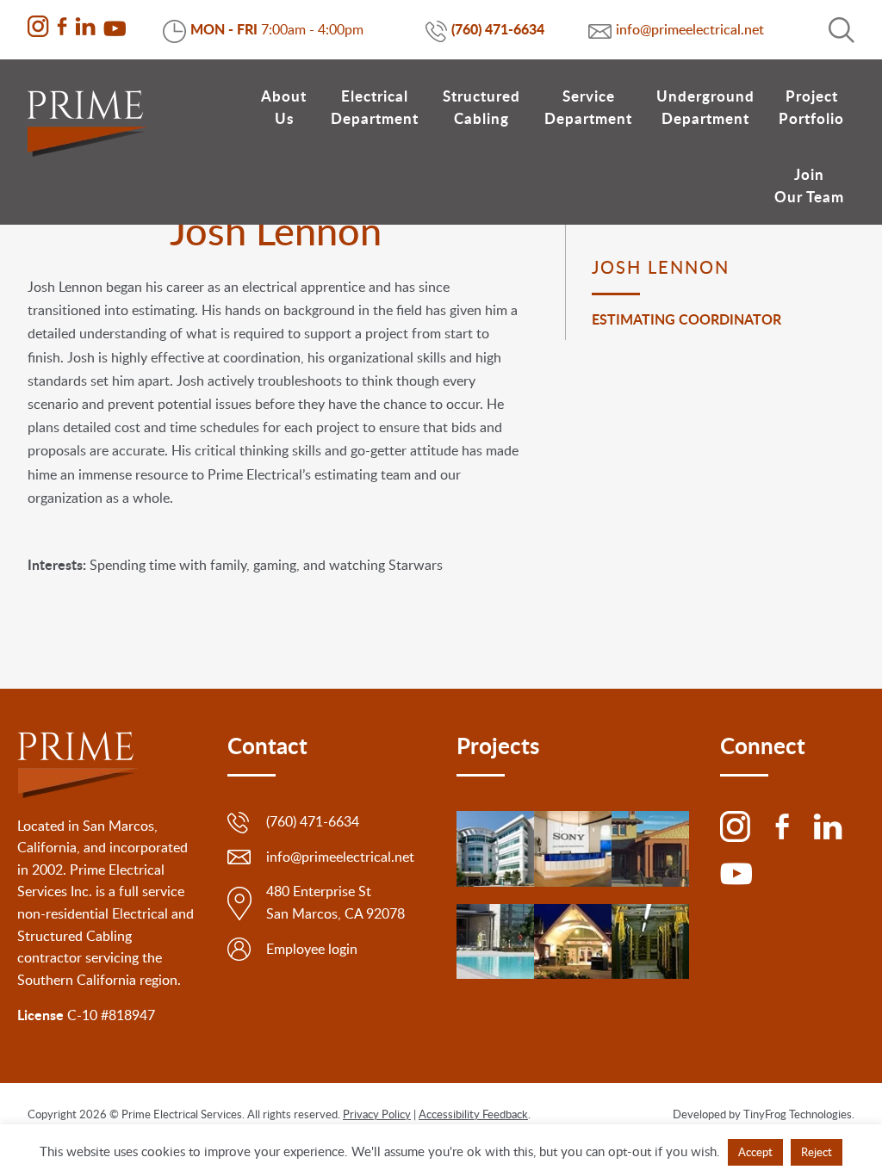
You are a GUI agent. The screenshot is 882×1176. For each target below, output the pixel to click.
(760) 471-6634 (497, 29)
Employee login (311, 948)
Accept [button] (755, 1152)
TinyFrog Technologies (797, 1114)
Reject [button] (816, 1152)
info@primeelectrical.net (690, 29)
